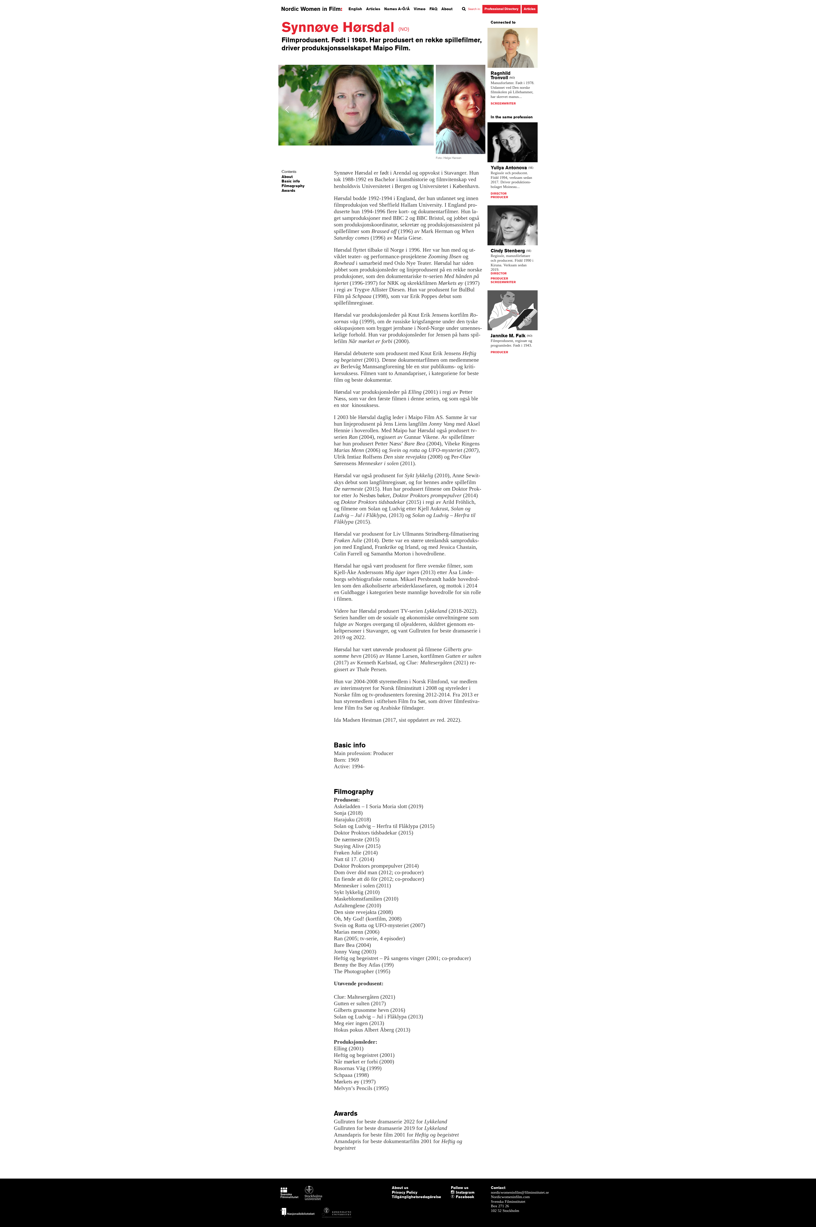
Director (499, 193)
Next (477, 109)
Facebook (457, 1197)
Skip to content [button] (15, 3)
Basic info (291, 181)
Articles (373, 8)
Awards (288, 190)
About (446, 8)
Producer (499, 197)
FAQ (433, 8)
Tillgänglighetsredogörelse (416, 1197)
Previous (287, 109)
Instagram (465, 1192)
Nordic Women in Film (311, 9)
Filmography (293, 185)
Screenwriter (503, 103)
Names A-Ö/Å (397, 8)
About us (400, 1187)
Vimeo (419, 8)
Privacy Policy (404, 1192)
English (355, 8)
